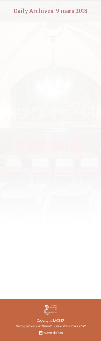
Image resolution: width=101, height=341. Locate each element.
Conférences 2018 (48, 278)
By (76, 278)
